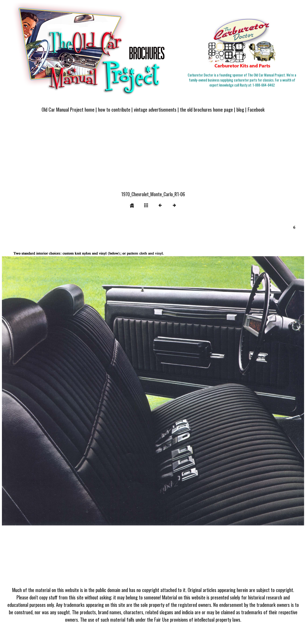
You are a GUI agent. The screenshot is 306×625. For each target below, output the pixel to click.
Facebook (256, 109)
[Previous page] (62, 400)
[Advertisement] (153, 154)
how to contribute (114, 109)
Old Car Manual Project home (68, 109)
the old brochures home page (206, 109)
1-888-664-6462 (264, 84)
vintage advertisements (155, 109)
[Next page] (213, 400)
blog (240, 109)
